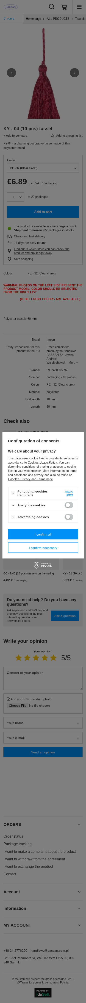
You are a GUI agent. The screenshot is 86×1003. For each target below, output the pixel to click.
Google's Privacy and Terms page (30, 479)
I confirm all (43, 534)
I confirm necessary (43, 547)
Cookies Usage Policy (42, 462)
